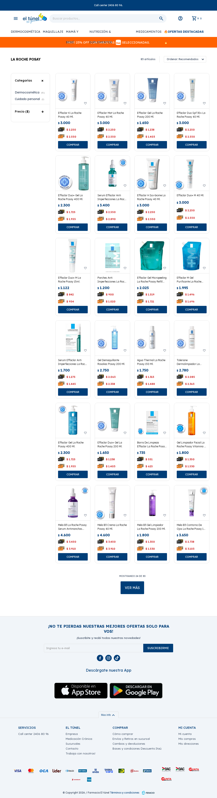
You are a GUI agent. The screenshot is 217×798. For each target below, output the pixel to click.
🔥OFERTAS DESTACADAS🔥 (184, 33)
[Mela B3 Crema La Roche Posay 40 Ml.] (112, 502)
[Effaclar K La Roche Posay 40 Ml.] (73, 90)
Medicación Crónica (79, 738)
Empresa (72, 734)
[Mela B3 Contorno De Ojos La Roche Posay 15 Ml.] (191, 502)
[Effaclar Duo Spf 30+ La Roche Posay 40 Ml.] (191, 90)
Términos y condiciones (124, 792)
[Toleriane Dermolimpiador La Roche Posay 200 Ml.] (191, 338)
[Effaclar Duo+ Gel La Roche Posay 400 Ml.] (73, 173)
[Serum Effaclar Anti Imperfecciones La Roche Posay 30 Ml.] (112, 173)
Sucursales (73, 743)
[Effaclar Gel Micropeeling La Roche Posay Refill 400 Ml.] (152, 255)
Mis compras (187, 738)
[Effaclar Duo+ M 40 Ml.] (191, 173)
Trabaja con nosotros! (80, 753)
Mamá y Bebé (72, 33)
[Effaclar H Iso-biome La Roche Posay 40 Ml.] (152, 173)
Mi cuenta (185, 734)
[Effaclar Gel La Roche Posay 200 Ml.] (152, 90)
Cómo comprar (123, 734)
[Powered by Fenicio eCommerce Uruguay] (148, 793)
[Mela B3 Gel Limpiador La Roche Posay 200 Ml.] (152, 502)
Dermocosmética (25, 32)
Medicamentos (148, 32)
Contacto (72, 748)
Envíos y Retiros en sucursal (131, 738)
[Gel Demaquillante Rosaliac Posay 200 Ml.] (112, 338)
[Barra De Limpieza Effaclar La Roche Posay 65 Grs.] (152, 420)
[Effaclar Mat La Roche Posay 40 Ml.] (112, 90)
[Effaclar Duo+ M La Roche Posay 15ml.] (73, 255)
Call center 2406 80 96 (33, 734)
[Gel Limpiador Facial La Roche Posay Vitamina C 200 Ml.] (191, 420)
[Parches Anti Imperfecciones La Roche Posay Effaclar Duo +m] (112, 255)
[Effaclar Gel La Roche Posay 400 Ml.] (73, 420)
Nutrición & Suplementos (100, 33)
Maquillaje (53, 32)
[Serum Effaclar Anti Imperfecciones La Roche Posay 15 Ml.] (73, 338)
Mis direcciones (188, 743)
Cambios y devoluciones (129, 743)
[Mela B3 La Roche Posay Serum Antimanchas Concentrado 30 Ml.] (73, 502)
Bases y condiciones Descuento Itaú (137, 748)
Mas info (108, 715)
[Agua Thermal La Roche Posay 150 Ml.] (152, 338)
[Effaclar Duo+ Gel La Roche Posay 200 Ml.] (112, 420)
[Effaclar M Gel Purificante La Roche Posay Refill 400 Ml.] (191, 255)
